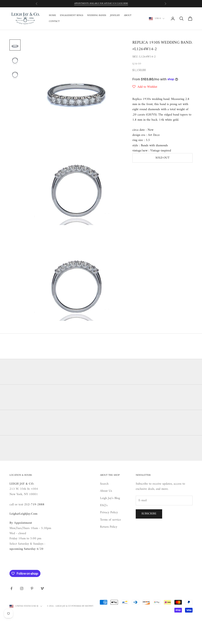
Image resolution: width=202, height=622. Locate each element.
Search (104, 484)
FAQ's (104, 505)
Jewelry (115, 16)
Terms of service (110, 520)
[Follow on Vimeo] (42, 588)
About (127, 16)
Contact (54, 21)
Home (52, 16)
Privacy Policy (109, 512)
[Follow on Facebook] (11, 588)
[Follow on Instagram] (22, 588)
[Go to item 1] (15, 45)
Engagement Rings (71, 16)
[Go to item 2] (15, 59)
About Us (106, 491)
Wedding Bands (96, 16)
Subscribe (148, 513)
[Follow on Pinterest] (32, 588)
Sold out (162, 157)
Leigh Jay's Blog (110, 498)
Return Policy (108, 527)
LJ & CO (136, 64)
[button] (144, 87)
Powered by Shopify (82, 606)
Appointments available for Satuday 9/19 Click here (101, 3)
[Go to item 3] (15, 73)
